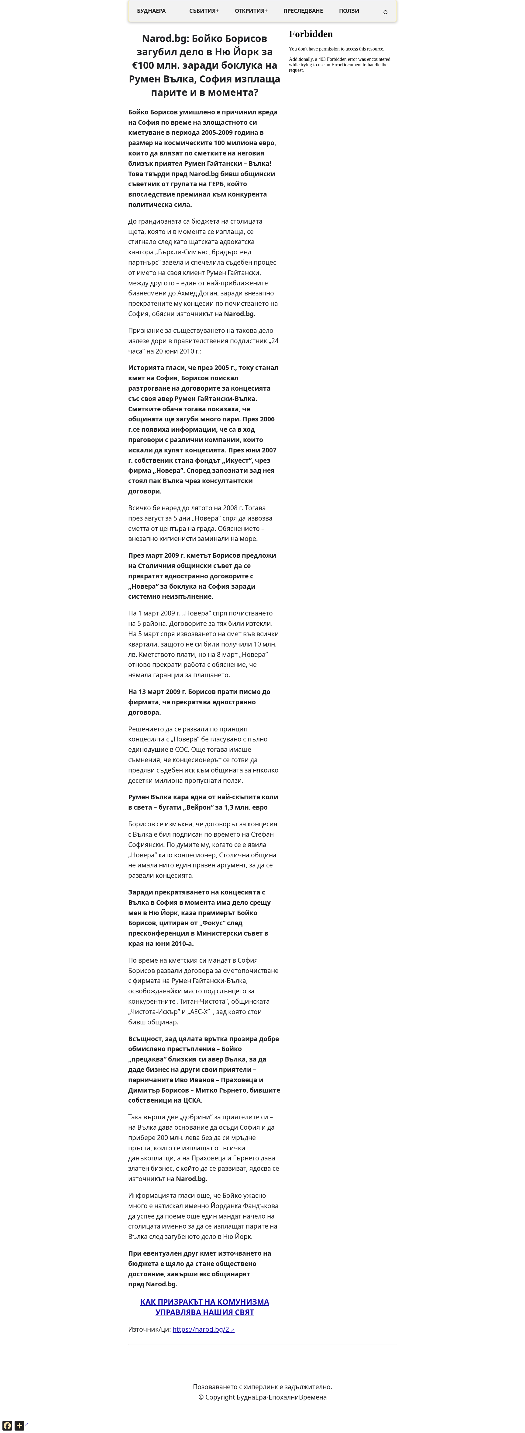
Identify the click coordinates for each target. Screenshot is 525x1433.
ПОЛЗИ (349, 10)
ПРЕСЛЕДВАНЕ (303, 10)
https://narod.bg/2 (201, 1329)
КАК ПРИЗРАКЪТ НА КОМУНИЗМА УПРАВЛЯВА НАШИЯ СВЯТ (204, 1307)
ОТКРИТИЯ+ (251, 10)
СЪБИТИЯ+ (204, 10)
